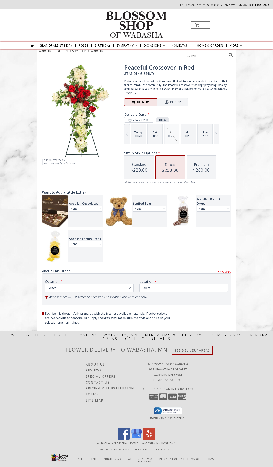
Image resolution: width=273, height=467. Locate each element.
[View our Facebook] (124, 438)
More (234, 45)
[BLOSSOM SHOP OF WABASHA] (136, 24)
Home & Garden (210, 45)
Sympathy (125, 45)
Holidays (179, 45)
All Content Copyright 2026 (100, 459)
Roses (83, 45)
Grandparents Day (56, 45)
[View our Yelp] (149, 438)
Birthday (102, 45)
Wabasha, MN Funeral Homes (118, 443)
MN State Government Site (154, 449)
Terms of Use (148, 461)
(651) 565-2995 (259, 4)
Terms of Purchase (201, 459)
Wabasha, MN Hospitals (159, 443)
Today (162, 120)
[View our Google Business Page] (136, 438)
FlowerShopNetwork (139, 459)
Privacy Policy (170, 459)
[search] (231, 55)
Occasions (153, 45)
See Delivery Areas (192, 350)
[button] (200, 25)
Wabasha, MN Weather (116, 449)
